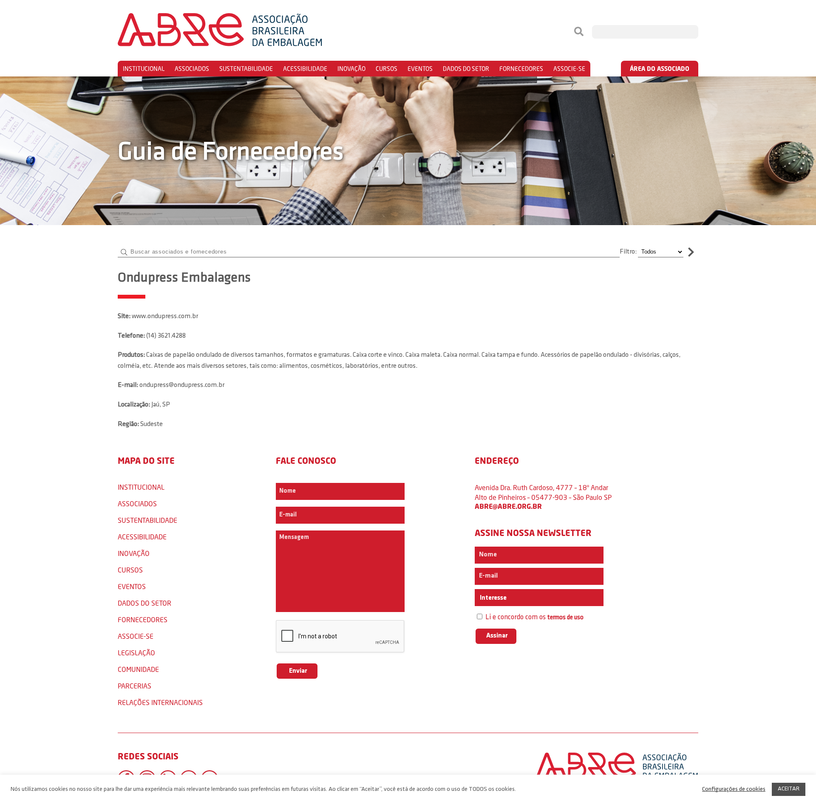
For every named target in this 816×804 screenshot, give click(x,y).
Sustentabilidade (246, 68)
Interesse (493, 598)
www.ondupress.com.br (165, 316)
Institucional (143, 68)
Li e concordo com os (534, 617)
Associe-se (569, 68)
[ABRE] (246, 32)
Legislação (136, 653)
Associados (192, 68)
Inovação (351, 68)
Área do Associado (659, 68)
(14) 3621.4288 (166, 336)
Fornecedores (521, 68)
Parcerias (134, 686)
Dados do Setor (466, 68)
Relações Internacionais (160, 702)
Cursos (386, 68)
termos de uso (565, 618)
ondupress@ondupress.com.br (181, 385)
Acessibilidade (305, 68)
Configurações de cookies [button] (733, 789)
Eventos (420, 68)
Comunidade (138, 669)
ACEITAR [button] (788, 789)
